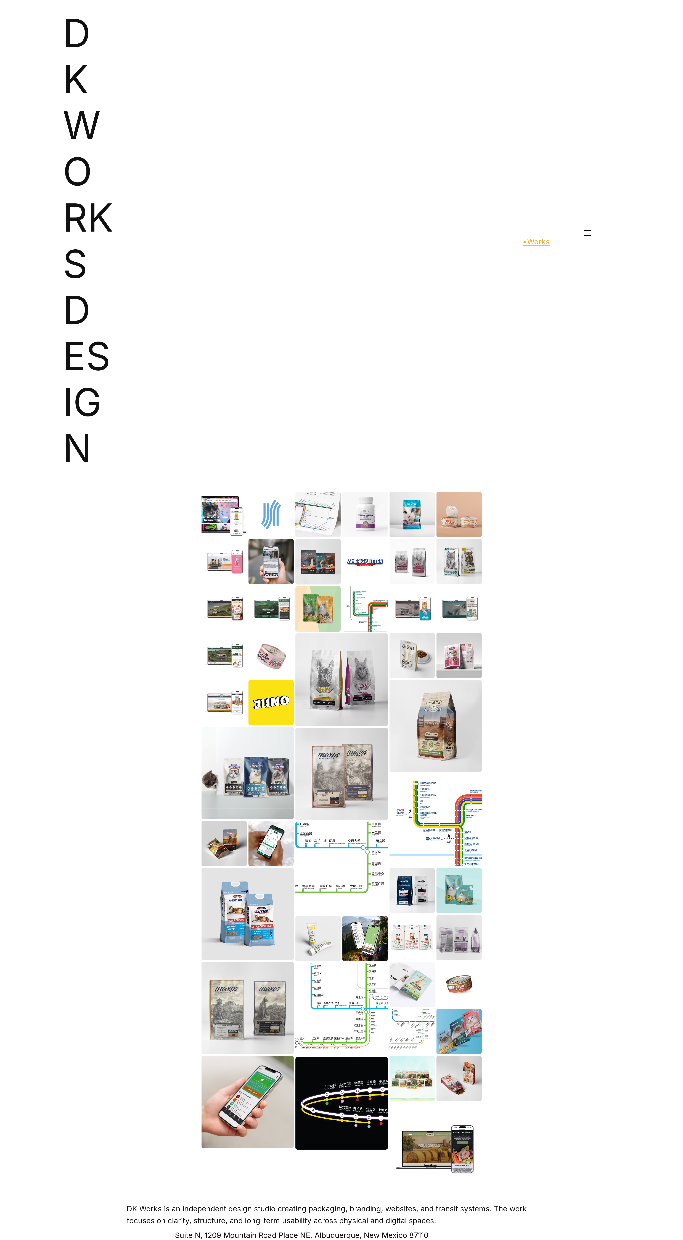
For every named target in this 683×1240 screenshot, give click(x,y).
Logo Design (281, 484)
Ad (239, 484)
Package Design (347, 484)
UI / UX (373, 484)
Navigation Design (313, 484)
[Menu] (588, 233)
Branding (257, 484)
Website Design (399, 484)
